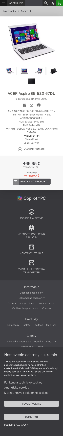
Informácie (31, 286)
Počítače (38, 325)
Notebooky (9, 11)
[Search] (45, 3)
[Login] (52, 3)
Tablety (26, 325)
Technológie (27, 346)
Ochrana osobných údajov (22, 303)
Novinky (38, 341)
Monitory (51, 325)
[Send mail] (31, 105)
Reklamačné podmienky (31, 298)
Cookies (46, 308)
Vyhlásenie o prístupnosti (25, 308)
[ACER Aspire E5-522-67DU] (31, 41)
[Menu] (3, 3)
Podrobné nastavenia (16, 425)
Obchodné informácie (19, 341)
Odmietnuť (31, 417)
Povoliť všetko (31, 403)
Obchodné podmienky (31, 292)
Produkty (31, 319)
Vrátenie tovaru (47, 303)
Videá (40, 346)
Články (31, 335)
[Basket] (59, 3)
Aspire (24, 11)
